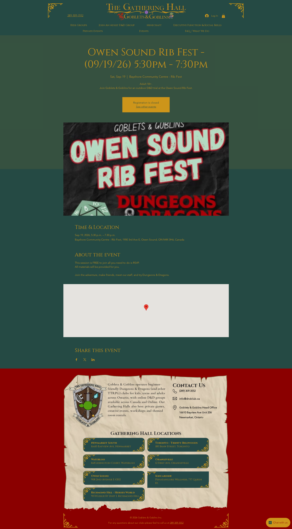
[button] (223, 16)
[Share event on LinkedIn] (93, 359)
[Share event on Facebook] (76, 359)
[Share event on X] (84, 359)
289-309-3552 (177, 522)
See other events (146, 106)
